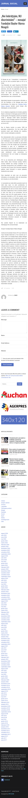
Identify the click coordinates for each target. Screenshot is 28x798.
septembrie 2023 (6, 599)
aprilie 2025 (4, 563)
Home (2, 9)
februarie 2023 (5, 612)
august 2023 (4, 601)
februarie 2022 (5, 635)
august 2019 (4, 691)
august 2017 (4, 736)
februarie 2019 (5, 702)
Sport (2, 516)
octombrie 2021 (5, 642)
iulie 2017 (4, 738)
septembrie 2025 (6, 554)
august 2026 (4, 533)
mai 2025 (3, 561)
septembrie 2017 (6, 734)
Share (10, 31)
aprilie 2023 (4, 608)
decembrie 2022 (5, 616)
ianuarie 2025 (4, 569)
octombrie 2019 (5, 687)
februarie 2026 (5, 544)
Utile (2, 521)
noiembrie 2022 (5, 618)
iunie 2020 (4, 672)
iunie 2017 (4, 740)
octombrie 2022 (5, 620)
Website (3, 351)
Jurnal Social (9, 3)
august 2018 (4, 713)
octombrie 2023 (5, 597)
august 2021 (4, 646)
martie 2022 (4, 633)
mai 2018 (3, 719)
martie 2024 (4, 588)
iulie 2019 (4, 693)
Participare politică (6, 508)
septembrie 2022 (6, 621)
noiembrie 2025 (5, 550)
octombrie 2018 (5, 710)
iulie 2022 (4, 625)
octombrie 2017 (5, 732)
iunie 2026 (4, 537)
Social (19, 35)
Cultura (3, 501)
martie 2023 (4, 610)
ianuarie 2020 (4, 682)
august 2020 (4, 668)
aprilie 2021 (4, 653)
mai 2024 (3, 584)
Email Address (5, 343)
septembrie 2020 (6, 667)
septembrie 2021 (6, 644)
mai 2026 (3, 539)
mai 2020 (3, 674)
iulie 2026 (4, 535)
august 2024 (4, 578)
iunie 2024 (4, 582)
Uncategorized (5, 519)
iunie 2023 (4, 605)
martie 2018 (4, 723)
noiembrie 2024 (5, 573)
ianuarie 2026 (4, 546)
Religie (3, 510)
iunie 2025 (4, 559)
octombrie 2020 (5, 665)
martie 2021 (4, 655)
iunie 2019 (4, 695)
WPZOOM (11, 794)
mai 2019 (3, 697)
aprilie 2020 (4, 676)
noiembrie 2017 (5, 730)
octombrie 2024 (5, 574)
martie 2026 (4, 543)
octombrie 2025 (5, 552)
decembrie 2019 (5, 683)
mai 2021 (3, 652)
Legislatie (4, 506)
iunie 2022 (4, 627)
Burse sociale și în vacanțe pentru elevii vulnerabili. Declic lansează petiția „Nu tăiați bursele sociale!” (17, 450)
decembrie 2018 (5, 706)
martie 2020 (4, 678)
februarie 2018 (5, 725)
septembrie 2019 (6, 689)
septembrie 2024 (6, 576)
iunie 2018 (4, 717)
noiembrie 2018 (5, 708)
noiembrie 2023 (5, 595)
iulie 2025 (4, 558)
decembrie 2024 (5, 571)
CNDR (3, 35)
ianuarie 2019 (4, 704)
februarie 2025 (5, 567)
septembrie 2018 (6, 712)
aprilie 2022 (4, 631)
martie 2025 (4, 565)
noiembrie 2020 (5, 663)
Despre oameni (5, 502)
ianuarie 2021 (4, 659)
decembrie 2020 (5, 661)
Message (4, 319)
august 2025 (4, 556)
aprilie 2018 (4, 721)
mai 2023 (3, 606)
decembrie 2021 (5, 638)
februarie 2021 (5, 657)
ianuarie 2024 (4, 591)
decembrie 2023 (5, 593)
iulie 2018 (4, 715)
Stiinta (3, 518)
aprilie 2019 (4, 698)
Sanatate (3, 512)
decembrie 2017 (5, 729)
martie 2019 (4, 700)
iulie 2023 (4, 603)
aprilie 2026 (4, 541)
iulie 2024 (4, 580)
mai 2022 (3, 629)
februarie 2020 (5, 680)
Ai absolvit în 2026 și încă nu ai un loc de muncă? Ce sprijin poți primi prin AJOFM (17, 485)
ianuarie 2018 (4, 727)
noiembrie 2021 (5, 640)
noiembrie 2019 (5, 685)
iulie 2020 (4, 670)
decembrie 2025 (5, 548)
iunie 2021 (4, 650)
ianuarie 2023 (4, 614)
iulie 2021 (4, 648)
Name (3, 335)
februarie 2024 (5, 590)
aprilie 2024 (4, 586)
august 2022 (4, 623)
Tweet (4, 31)
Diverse (3, 504)
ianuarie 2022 (4, 636)
